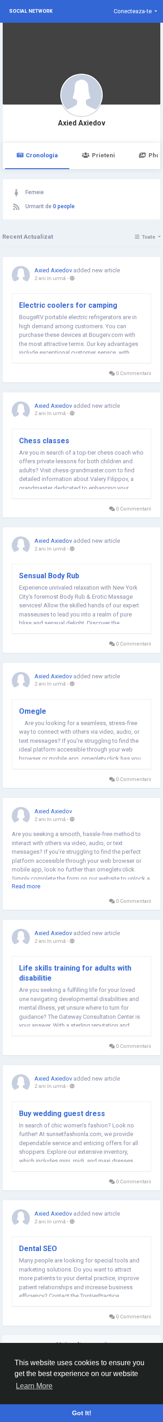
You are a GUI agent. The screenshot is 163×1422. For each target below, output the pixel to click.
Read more (26, 886)
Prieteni (103, 155)
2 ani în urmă (50, 278)
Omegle (32, 711)
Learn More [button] (34, 1386)
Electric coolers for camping (68, 305)
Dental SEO (38, 1248)
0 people (64, 206)
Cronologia (42, 155)
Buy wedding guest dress (62, 1113)
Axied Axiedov (81, 123)
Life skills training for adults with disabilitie (75, 973)
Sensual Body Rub (49, 575)
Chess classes (44, 440)
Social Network (31, 11)
